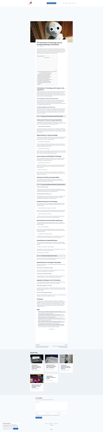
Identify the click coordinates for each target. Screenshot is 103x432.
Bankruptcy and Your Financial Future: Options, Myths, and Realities (51, 366)
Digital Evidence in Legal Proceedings (43, 75)
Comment (38, 402)
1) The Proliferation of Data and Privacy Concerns (46, 72)
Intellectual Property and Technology (43, 78)
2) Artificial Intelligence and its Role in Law (45, 73)
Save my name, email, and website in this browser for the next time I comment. (47, 415)
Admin (38, 46)
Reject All (10, 428)
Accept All (15, 428)
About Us (46, 423)
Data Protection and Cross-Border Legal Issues (45, 79)
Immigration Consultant (51, 3)
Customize (5, 428)
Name (37, 413)
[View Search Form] (64, 3)
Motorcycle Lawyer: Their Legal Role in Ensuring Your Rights (37, 386)
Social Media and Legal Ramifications (43, 80)
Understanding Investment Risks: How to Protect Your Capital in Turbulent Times (42, 346)
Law (73, 3)
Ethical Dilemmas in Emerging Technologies (44, 81)
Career (66, 3)
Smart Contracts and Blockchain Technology (44, 76)
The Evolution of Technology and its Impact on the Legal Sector (47, 71)
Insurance (69, 3)
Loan (75, 3)
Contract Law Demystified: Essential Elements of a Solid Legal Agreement (60, 346)
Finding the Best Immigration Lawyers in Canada (50, 377)
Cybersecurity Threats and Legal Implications (44, 74)
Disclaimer (51, 425)
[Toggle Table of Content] (55, 70)
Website (59, 413)
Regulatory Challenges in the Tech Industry (44, 82)
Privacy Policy (55, 423)
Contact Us (51, 423)
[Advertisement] (51, 15)
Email (48, 413)
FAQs (39, 84)
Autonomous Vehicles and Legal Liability (44, 77)
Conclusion (39, 83)
